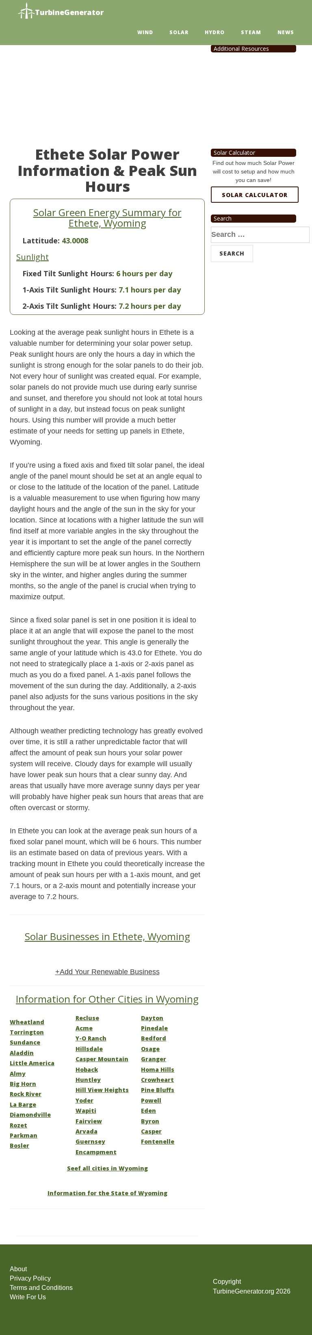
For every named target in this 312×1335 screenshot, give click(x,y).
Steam (251, 32)
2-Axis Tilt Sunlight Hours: (69, 306)
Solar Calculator (255, 195)
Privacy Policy (30, 1278)
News (285, 32)
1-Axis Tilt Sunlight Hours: (69, 290)
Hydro (215, 32)
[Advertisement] (107, 85)
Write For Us (28, 1297)
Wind (145, 32)
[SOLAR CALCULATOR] (255, 224)
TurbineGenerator (69, 12)
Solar (178, 32)
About (18, 1269)
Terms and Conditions (41, 1287)
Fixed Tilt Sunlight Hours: (68, 273)
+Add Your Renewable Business (107, 972)
